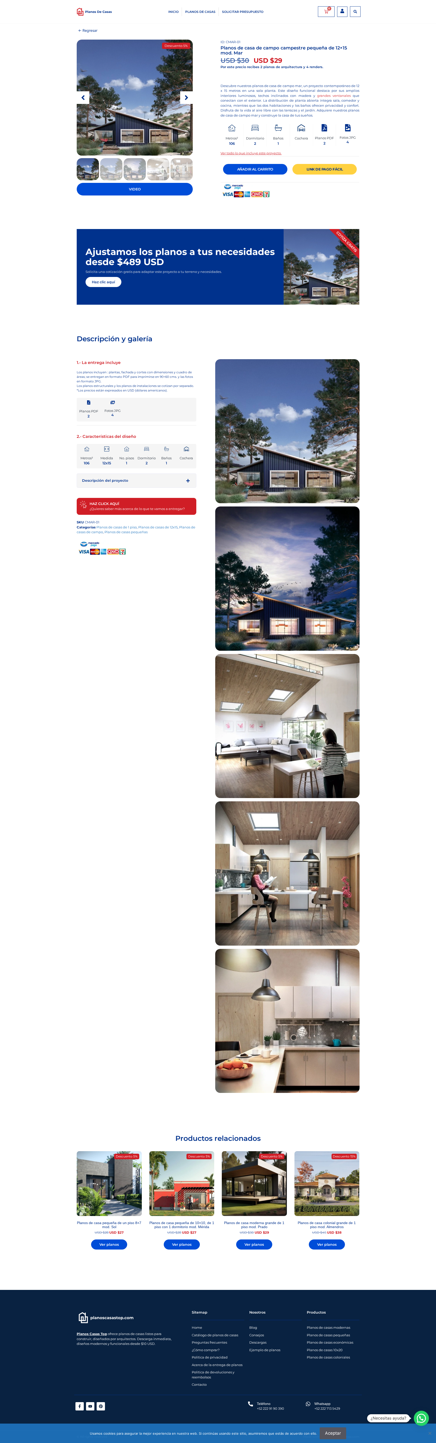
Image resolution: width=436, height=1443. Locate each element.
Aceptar (333, 1433)
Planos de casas (200, 12)
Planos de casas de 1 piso (116, 527)
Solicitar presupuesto (242, 12)
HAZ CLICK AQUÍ (104, 503)
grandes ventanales (334, 96)
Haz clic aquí (103, 282)
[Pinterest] (101, 1406)
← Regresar (87, 30)
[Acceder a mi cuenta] (342, 11)
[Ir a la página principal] (106, 1317)
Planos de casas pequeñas (126, 532)
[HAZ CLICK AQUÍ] (83, 504)
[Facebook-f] (79, 1406)
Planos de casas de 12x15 (158, 527)
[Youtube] (90, 1406)
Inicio (173, 12)
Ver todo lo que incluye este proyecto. (251, 153)
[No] (429, 1433)
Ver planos (109, 1244)
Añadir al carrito (255, 169)
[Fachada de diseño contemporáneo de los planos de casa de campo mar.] (135, 98)
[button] (355, 12)
